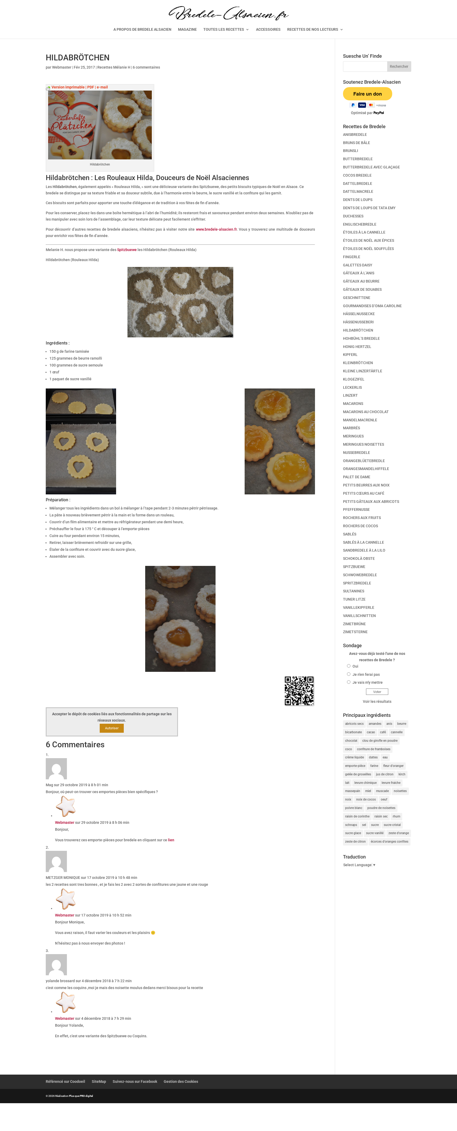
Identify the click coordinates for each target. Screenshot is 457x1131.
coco (348, 749)
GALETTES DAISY (357, 265)
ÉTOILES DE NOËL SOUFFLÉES (368, 249)
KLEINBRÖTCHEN (358, 363)
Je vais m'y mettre (368, 682)
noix (348, 799)
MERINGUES (353, 436)
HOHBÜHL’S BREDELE (361, 338)
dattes (373, 757)
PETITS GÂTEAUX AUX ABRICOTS (371, 501)
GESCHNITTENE (356, 298)
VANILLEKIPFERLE (358, 607)
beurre (401, 724)
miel (368, 791)
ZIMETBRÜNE (354, 624)
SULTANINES (353, 591)
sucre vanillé (374, 833)
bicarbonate (353, 732)
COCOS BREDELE (357, 175)
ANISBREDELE (355, 134)
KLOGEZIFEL (353, 379)
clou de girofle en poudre (379, 741)
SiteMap (99, 1081)
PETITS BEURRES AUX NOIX (366, 485)
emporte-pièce (355, 766)
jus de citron (385, 774)
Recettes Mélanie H (113, 67)
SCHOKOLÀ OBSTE (359, 558)
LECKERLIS (352, 387)
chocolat (351, 741)
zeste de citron (355, 841)
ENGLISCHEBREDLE (359, 224)
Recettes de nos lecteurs (312, 30)
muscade (382, 791)
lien (171, 840)
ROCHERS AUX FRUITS (362, 518)
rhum (396, 816)
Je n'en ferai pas (366, 674)
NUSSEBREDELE (356, 452)
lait (347, 783)
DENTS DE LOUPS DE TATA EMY (369, 208)
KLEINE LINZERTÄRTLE (362, 371)
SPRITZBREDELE (357, 583)
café (383, 732)
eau (385, 757)
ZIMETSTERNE (355, 632)
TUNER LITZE (354, 599)
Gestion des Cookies (181, 1081)
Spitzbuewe (127, 250)
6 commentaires (146, 67)
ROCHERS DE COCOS (360, 526)
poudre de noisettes (381, 808)
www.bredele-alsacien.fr (216, 229)
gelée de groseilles (358, 774)
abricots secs (354, 724)
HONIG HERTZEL (357, 347)
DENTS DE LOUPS (357, 200)
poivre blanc (353, 808)
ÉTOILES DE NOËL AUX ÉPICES (368, 240)
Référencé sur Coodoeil (65, 1081)
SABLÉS (349, 534)
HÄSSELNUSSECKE (359, 314)
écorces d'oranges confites (389, 841)
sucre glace (353, 833)
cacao (371, 732)
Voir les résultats (377, 701)
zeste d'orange (399, 833)
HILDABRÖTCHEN (358, 330)
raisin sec (381, 816)
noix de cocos (366, 799)
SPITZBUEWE (354, 567)
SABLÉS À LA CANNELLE (363, 542)
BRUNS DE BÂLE (356, 143)
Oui (355, 666)
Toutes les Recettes (223, 30)
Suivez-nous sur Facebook (135, 1081)
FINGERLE (351, 257)
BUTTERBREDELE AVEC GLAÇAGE (371, 167)
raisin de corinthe (357, 816)
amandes (375, 724)
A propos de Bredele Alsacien (142, 30)
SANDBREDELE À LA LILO (364, 550)
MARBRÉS (351, 428)
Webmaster (61, 67)
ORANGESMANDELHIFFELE (366, 469)
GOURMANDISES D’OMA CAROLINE (372, 306)
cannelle (397, 732)
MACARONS (353, 403)
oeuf (384, 799)
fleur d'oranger (393, 766)
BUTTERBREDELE (358, 159)
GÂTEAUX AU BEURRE (361, 281)
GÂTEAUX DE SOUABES (362, 289)
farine (374, 766)
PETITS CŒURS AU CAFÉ (363, 493)
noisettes (400, 791)
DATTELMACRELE (358, 191)
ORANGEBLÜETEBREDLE (364, 461)
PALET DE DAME (356, 477)
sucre (375, 825)
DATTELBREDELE (357, 183)
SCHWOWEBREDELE (360, 575)
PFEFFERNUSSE (356, 509)
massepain (352, 791)
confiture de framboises (373, 749)
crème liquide (354, 757)
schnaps (351, 825)
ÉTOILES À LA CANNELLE (364, 232)
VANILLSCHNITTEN (359, 616)
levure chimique (365, 783)
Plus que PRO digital (81, 1095)
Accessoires (268, 30)
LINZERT (350, 395)
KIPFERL (350, 354)
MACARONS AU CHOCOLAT (366, 412)
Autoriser (111, 728)
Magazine (187, 30)
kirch (402, 774)
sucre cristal (392, 825)
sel (364, 825)
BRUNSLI (350, 151)
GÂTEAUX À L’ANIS (358, 273)
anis (389, 724)
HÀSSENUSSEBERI (358, 322)
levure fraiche (391, 783)
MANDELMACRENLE (360, 420)
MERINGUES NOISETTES (363, 444)
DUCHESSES (353, 216)
